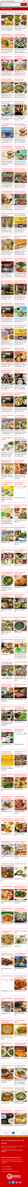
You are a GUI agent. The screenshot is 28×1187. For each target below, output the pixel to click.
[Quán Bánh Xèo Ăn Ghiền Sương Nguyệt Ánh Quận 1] (7, 177)
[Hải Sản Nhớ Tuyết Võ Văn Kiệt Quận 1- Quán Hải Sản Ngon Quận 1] (7, 401)
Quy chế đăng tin (7, 1166)
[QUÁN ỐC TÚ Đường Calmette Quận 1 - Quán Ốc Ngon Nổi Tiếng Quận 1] (20, 356)
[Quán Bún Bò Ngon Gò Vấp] (7, 1096)
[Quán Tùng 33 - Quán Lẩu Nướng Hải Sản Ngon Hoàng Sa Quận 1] (20, 20)
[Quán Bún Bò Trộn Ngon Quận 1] (20, 1029)
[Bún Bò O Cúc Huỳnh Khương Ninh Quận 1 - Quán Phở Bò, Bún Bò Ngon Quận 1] (20, 87)
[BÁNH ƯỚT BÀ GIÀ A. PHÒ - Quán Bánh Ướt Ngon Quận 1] (7, 850)
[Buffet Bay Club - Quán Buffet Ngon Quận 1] (20, 738)
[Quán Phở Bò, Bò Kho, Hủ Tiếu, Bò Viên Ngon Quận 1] (20, 222)
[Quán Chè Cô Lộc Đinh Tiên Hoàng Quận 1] (7, 536)
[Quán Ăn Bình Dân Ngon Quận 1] (7, 1051)
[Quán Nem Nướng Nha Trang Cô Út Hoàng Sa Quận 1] (7, 43)
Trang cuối (24, 1132)
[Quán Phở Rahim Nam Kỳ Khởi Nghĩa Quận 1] (7, 513)
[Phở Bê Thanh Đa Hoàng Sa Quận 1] (7, 625)
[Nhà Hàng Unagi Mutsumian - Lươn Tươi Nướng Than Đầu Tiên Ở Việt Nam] (20, 1051)
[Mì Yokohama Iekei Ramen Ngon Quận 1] (7, 1074)
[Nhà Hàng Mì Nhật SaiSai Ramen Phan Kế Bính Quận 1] (7, 155)
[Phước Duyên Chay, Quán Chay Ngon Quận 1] (7, 1029)
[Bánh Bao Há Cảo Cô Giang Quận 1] (7, 715)
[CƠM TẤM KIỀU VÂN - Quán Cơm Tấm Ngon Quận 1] (7, 805)
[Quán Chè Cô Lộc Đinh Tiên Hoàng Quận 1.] (7, 424)
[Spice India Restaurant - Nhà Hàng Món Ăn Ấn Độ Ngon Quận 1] (7, 760)
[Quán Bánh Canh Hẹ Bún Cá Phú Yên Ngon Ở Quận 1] (20, 43)
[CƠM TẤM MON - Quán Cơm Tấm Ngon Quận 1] (20, 715)
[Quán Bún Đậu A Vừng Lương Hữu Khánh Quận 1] (20, 155)
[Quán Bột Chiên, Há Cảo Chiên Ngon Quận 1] (20, 65)
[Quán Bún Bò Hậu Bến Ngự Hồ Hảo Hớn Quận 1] (20, 558)
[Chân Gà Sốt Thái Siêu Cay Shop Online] (7, 917)
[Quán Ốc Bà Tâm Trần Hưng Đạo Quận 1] (20, 513)
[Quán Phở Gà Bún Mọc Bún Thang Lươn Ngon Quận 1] (7, 581)
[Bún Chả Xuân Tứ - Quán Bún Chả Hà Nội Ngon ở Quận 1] (20, 648)
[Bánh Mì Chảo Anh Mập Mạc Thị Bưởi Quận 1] (7, 603)
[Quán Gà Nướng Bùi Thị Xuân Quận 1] (7, 65)
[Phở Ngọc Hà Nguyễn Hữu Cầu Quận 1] (7, 446)
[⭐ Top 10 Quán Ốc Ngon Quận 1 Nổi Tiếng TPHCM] (7, 670)
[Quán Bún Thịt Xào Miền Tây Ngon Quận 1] (7, 782)
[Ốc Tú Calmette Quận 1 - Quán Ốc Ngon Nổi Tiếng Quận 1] (20, 424)
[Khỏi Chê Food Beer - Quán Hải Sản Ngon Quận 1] (20, 984)
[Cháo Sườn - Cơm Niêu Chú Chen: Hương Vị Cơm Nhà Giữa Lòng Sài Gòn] (20, 177)
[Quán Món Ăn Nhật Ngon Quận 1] (7, 1007)
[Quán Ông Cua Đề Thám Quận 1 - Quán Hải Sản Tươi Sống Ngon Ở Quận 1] (7, 289)
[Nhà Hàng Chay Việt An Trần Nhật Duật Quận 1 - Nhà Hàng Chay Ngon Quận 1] (20, 110)
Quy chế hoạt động (7, 1169)
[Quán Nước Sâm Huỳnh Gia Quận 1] (7, 558)
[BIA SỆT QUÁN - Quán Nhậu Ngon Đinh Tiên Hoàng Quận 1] (20, 782)
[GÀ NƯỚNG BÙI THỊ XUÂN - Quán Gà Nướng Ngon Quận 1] (7, 872)
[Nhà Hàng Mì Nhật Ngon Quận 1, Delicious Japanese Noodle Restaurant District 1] (20, 132)
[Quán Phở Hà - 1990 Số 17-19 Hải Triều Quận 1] (7, 110)
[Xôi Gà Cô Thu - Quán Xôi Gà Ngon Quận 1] (20, 1119)
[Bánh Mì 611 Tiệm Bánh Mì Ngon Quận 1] (20, 244)
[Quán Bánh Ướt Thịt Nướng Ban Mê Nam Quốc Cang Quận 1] (20, 895)
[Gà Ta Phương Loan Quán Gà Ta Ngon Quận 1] (7, 939)
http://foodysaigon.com (13, 1157)
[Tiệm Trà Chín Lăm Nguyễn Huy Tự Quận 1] (7, 491)
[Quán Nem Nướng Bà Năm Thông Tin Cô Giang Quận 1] (20, 267)
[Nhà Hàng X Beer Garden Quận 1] (20, 693)
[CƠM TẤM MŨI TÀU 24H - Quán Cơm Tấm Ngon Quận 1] (7, 962)
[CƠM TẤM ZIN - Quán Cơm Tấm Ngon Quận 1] (20, 760)
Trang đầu (6, 1132)
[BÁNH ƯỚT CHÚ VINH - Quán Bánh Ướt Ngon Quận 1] (20, 827)
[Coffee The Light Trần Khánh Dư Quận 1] (7, 244)
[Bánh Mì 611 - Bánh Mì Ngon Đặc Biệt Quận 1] (7, 222)
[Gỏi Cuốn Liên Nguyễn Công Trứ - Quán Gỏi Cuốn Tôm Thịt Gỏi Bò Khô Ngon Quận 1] (7, 334)
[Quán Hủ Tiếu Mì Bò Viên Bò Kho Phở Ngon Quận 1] (20, 334)
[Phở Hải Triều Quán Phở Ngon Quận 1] (7, 267)
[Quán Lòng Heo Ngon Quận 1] (20, 670)
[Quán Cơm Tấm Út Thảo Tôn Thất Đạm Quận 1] (7, 469)
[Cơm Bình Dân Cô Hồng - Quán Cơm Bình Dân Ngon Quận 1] (20, 917)
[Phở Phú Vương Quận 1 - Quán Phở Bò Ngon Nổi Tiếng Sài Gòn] (20, 1096)
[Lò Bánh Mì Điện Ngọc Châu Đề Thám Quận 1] (7, 132)
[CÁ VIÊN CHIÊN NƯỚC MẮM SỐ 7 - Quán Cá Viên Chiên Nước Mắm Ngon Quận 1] (20, 805)
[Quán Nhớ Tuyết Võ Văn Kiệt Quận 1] (7, 356)
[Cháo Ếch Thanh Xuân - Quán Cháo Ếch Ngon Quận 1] (7, 1119)
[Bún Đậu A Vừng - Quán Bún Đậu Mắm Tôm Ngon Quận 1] (20, 312)
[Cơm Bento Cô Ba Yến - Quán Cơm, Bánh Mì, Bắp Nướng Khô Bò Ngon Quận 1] (7, 738)
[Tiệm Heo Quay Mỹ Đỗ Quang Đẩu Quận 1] (20, 469)
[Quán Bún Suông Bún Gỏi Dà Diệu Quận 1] (20, 536)
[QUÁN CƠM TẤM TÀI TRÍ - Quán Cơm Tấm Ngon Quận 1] (7, 827)
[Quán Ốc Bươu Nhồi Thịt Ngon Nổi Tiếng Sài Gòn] (7, 379)
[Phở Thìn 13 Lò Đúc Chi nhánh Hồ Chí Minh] (20, 491)
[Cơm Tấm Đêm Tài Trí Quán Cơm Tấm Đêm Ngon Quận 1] (7, 200)
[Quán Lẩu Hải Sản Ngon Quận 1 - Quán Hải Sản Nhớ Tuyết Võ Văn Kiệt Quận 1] (7, 312)
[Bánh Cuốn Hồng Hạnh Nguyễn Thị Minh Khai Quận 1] (20, 446)
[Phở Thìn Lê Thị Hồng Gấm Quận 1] (20, 625)
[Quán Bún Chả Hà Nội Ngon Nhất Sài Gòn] (7, 20)
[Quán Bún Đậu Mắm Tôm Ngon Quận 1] (20, 401)
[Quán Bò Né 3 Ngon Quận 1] (20, 872)
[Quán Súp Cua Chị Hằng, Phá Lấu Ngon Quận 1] (20, 1074)
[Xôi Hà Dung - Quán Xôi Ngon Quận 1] (20, 379)
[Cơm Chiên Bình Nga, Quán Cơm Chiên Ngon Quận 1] (20, 962)
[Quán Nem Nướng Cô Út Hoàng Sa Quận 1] (20, 581)
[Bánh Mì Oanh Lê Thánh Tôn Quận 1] (7, 648)
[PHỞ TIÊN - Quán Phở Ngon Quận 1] (20, 939)
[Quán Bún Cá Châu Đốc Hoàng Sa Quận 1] (20, 603)
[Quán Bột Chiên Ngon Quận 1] (7, 895)
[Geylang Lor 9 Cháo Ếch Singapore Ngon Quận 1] (7, 693)
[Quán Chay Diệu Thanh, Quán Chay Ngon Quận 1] (20, 1007)
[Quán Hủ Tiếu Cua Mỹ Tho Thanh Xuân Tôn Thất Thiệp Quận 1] (20, 200)
